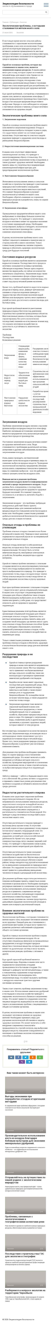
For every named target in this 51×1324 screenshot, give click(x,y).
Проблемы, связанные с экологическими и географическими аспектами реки (24, 1219)
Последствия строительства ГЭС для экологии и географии (24, 1255)
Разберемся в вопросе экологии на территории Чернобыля (25, 1291)
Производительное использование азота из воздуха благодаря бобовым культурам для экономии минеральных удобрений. (25, 1139)
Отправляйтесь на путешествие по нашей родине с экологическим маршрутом (25, 1180)
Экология (20, 32)
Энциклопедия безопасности (18, 3)
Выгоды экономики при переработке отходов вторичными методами (25, 1099)
